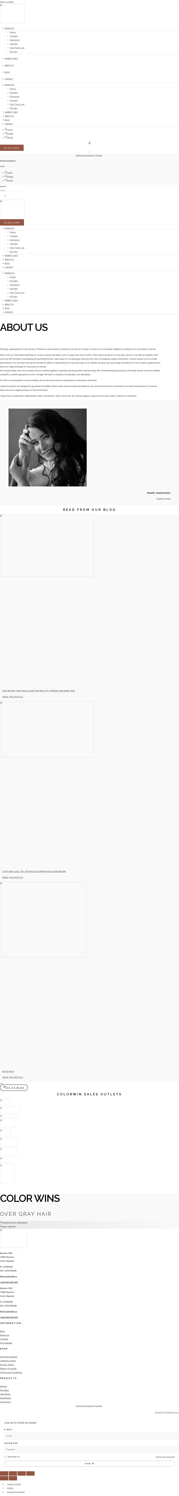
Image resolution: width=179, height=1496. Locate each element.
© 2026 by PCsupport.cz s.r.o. (167, 1412)
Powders (14, 236)
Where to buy (11, 256)
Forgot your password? (165, 1457)
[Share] (13, 1473)
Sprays (13, 232)
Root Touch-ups (17, 248)
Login (2, 166)
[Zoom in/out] (30, 1473)
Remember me (14, 1457)
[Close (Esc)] (4, 1473)
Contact (9, 267)
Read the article (12, 697)
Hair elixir (14, 244)
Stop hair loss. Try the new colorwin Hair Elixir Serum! (34, 871)
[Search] (5, 196)
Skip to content (7, 2)
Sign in (89, 1464)
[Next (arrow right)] (13, 1478)
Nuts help (8, 1071)
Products (9, 228)
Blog (7, 263)
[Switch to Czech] (9, 173)
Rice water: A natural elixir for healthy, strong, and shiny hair (38, 691)
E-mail (8, 1430)
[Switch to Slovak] (9, 180)
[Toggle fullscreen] (22, 1473)
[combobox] (11, 190)
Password (11, 1443)
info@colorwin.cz (8, 161)
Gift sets (13, 252)
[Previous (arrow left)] (4, 1478)
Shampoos (15, 240)
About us (9, 260)
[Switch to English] (9, 176)
